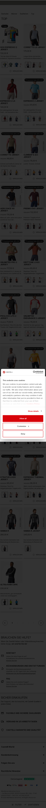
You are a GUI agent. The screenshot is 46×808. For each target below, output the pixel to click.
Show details (33, 411)
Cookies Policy (33, 404)
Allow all (23, 419)
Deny (23, 434)
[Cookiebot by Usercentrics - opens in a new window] (33, 372)
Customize (21, 426)
